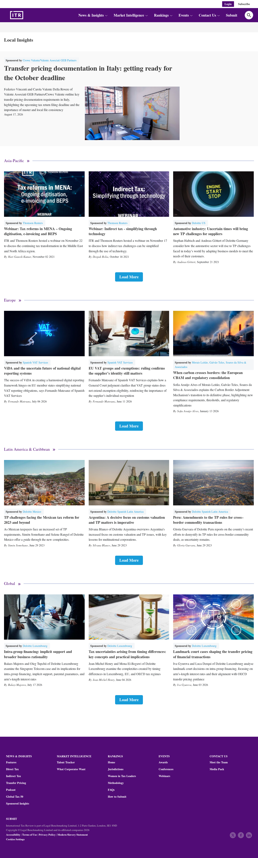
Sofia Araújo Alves (187, 411)
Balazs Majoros (17, 685)
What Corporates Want (71, 769)
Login (228, 4)
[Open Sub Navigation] (106, 15)
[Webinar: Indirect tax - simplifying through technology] (129, 194)
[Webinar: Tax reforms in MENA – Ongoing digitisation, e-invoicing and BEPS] (44, 194)
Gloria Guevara (186, 545)
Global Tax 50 (14, 796)
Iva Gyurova (184, 685)
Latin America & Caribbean (27, 449)
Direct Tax (12, 769)
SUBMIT (11, 819)
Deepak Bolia (100, 257)
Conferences (166, 769)
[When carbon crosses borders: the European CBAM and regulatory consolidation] (213, 333)
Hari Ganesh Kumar (19, 257)
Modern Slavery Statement (72, 834)
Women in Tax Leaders (122, 776)
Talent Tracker (66, 762)
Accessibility (13, 834)
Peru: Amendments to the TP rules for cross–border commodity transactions (208, 520)
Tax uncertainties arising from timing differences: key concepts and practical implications (127, 654)
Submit (231, 15)
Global (9, 583)
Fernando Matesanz (19, 401)
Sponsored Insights (17, 803)
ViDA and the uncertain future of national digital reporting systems (42, 371)
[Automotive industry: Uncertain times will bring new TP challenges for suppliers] (213, 194)
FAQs (111, 789)
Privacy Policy (47, 834)
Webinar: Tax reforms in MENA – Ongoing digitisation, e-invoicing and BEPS (38, 231)
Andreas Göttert (186, 262)
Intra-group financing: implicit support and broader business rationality (38, 654)
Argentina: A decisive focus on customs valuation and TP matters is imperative (127, 520)
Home (111, 762)
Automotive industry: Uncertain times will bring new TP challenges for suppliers (210, 231)
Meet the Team (219, 762)
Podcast (11, 789)
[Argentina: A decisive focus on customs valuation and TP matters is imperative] (129, 482)
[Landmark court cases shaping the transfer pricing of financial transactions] (213, 617)
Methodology (116, 783)
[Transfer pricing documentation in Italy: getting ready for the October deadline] (132, 113)
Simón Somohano (18, 545)
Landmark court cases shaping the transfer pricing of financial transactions (212, 654)
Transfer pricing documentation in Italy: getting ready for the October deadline (88, 73)
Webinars (164, 776)
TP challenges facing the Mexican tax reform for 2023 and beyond (41, 520)
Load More (129, 277)
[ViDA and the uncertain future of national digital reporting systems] (44, 333)
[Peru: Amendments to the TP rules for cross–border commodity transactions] (213, 482)
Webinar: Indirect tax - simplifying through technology (123, 231)
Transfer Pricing (16, 783)
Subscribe (244, 4)
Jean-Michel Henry (103, 680)
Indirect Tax (13, 776)
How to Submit (117, 796)
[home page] (26, 15)
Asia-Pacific (14, 160)
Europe (10, 300)
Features (11, 762)
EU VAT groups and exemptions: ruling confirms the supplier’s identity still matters (127, 371)
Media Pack (217, 769)
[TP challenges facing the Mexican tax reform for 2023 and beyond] (44, 482)
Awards (163, 762)
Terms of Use (29, 834)
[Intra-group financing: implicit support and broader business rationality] (44, 617)
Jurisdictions (115, 769)
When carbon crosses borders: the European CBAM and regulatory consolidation (208, 375)
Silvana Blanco (101, 545)
